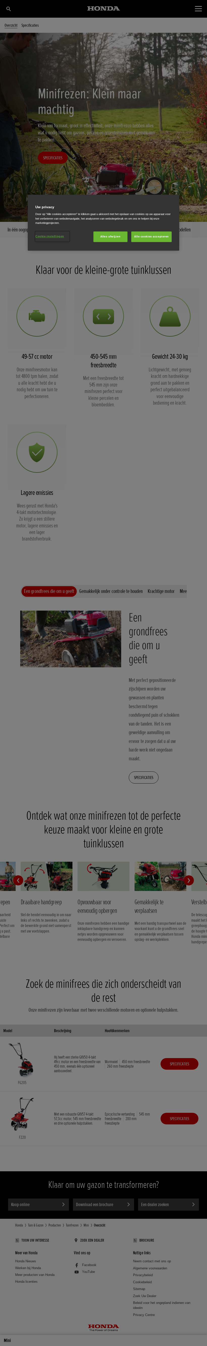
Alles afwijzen (110, 236)
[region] (103, 223)
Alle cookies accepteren (151, 236)
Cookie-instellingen (49, 236)
